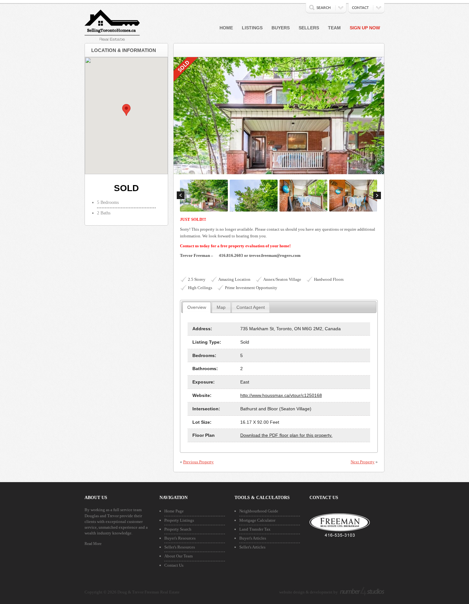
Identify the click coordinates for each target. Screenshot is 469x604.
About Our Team (178, 556)
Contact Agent (250, 307)
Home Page (174, 511)
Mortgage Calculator (257, 520)
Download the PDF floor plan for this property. (286, 435)
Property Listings (179, 520)
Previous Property (198, 461)
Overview (196, 307)
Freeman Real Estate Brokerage (339, 526)
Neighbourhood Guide (258, 511)
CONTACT (360, 7)
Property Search (177, 529)
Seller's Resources (179, 547)
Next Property (363, 461)
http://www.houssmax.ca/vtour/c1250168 (281, 395)
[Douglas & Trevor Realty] (112, 40)
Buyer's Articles (252, 538)
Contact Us (173, 565)
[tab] (196, 307)
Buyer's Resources (180, 538)
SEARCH (323, 7)
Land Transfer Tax (255, 529)
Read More (93, 543)
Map (221, 307)
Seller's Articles (252, 547)
